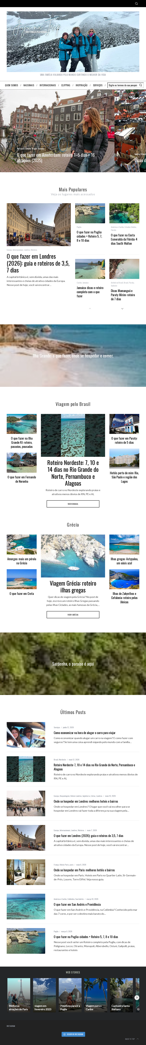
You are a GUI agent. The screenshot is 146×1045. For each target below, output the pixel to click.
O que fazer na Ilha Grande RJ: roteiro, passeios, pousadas (22, 442)
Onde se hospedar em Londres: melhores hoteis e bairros (86, 801)
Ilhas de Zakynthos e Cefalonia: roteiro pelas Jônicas (124, 597)
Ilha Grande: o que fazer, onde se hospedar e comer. (73, 355)
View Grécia (73, 614)
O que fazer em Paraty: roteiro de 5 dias (124, 440)
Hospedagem (65, 795)
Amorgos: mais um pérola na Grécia (21, 560)
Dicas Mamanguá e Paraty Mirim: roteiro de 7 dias (123, 294)
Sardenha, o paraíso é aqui (73, 663)
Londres (27, 249)
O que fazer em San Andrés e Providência (77, 904)
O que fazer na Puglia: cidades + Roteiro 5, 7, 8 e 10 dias (89, 236)
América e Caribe (117, 226)
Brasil (126, 282)
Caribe (79, 282)
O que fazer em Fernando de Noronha (22, 479)
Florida (113, 229)
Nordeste (62, 759)
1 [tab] (133, 129)
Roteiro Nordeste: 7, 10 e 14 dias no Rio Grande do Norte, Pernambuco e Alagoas (73, 472)
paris (71, 864)
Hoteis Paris (64, 864)
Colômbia (70, 898)
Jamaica (85, 282)
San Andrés (79, 898)
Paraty (131, 282)
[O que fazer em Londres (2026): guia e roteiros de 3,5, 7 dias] (26, 838)
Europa (9, 249)
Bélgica (28, 148)
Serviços (57, 727)
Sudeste (114, 285)
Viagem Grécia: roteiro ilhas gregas (73, 586)
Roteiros (34, 249)
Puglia (79, 226)
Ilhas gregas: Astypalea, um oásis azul (124, 560)
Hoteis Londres (76, 795)
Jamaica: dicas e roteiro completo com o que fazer (90, 291)
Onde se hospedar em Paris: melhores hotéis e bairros (84, 869)
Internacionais (18, 249)
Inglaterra (86, 795)
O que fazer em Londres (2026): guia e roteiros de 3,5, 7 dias (38, 263)
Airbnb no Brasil (117, 282)
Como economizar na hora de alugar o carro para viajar (84, 732)
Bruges (34, 148)
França (56, 864)
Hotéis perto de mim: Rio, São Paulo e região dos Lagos (124, 476)
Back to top (130, 1039)
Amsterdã (21, 148)
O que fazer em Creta (22, 593)
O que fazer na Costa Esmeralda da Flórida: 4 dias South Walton (124, 239)
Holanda (41, 148)
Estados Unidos (130, 226)
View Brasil (73, 503)
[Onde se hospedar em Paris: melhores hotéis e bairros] (26, 872)
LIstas (93, 795)
